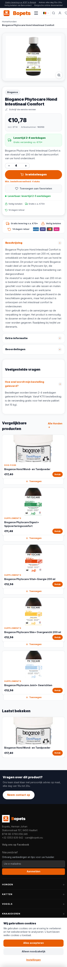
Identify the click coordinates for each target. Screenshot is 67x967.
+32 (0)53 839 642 (12, 837)
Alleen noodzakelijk (33, 951)
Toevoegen (35, 481)
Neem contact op (18, 795)
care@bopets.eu (34, 837)
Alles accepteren (33, 943)
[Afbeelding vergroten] (58, 75)
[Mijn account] (60, 13)
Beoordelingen (15, 349)
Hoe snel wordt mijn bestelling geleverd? (24, 384)
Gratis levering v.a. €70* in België (20, 2)
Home (5, 21)
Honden (12, 21)
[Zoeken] (53, 13)
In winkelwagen (36, 174)
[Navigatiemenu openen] (36, 13)
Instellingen (33, 959)
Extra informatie (16, 338)
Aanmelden (33, 871)
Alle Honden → (55, 425)
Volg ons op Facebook (15, 844)
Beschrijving (13, 242)
